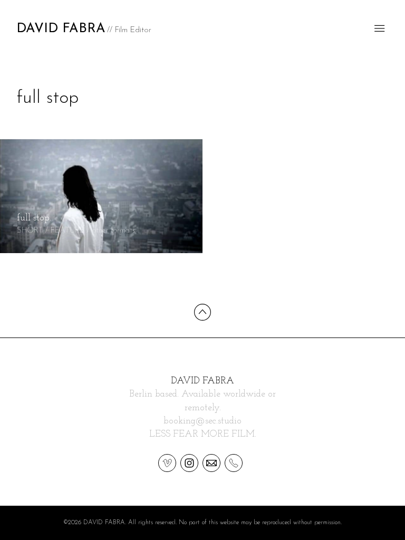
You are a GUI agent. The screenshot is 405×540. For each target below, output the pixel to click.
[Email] (211, 462)
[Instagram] (189, 462)
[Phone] (234, 462)
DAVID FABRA (202, 381)
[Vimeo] (167, 462)
